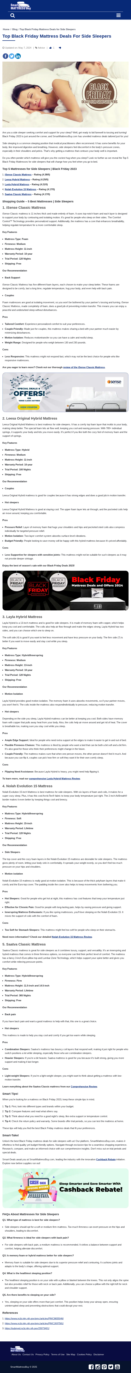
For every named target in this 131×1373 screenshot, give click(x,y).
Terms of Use (58, 1354)
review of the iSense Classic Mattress (84, 367)
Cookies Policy (84, 1354)
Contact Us (28, 1354)
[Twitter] (12, 56)
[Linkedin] (18, 56)
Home (6, 29)
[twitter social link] (110, 1367)
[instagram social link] (97, 1367)
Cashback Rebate (106, 1159)
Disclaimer (98, 1354)
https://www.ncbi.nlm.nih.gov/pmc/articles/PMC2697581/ (34, 1323)
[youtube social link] (117, 1367)
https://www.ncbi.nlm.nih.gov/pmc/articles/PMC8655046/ (34, 1318)
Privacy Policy (42, 1354)
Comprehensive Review (84, 1086)
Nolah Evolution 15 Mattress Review (72, 936)
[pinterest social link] (104, 1367)
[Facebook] (5, 56)
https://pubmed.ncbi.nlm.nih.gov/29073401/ (27, 1328)
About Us (16, 1354)
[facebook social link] (91, 1367)
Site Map (70, 1354)
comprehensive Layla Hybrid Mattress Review (54, 778)
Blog (15, 29)
